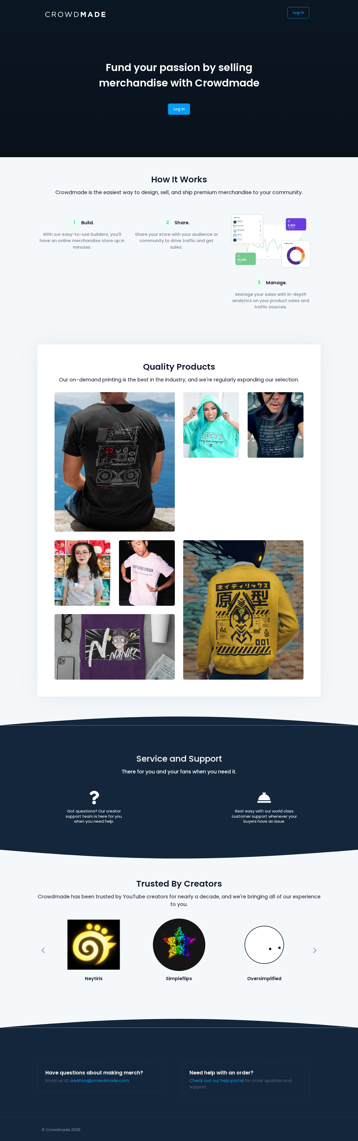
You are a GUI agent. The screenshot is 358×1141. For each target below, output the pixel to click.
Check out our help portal (216, 1081)
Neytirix (93, 978)
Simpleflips (179, 978)
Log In (298, 12)
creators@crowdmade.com (99, 1081)
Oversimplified (264, 978)
